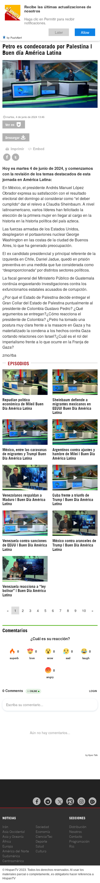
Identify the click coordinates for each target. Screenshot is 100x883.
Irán (5, 826)
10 (84, 610)
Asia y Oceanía (13, 836)
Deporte (41, 841)
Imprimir (17, 148)
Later (59, 32)
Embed (38, 148)
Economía (43, 831)
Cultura (41, 851)
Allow (85, 32)
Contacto (75, 836)
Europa (7, 846)
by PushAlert (14, 37)
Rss (71, 846)
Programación (79, 841)
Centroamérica (13, 860)
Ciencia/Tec (44, 836)
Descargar (12, 137)
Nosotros (75, 831)
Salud (40, 846)
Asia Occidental (13, 831)
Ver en (10, 124)
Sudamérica (11, 855)
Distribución (77, 826)
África (6, 841)
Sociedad (42, 826)
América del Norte (15, 851)
